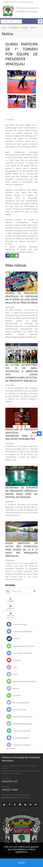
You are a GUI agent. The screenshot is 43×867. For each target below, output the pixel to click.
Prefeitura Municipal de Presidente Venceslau (27, 9)
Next (34, 106)
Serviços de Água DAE (21, 731)
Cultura (15, 638)
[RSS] (30, 804)
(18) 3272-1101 (10, 781)
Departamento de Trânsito (23, 646)
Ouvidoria (17, 695)
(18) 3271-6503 (10, 789)
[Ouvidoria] (35, 804)
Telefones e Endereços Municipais (19, 747)
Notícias (25, 27)
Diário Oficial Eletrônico (22, 653)
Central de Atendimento (22, 631)
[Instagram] (14, 804)
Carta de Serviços (20, 624)
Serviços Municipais (21, 738)
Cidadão (10, 601)
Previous (8, 106)
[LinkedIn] (25, 804)
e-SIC (15, 667)
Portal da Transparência (22, 717)
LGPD (15, 674)
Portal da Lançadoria (21, 702)
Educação (17, 660)
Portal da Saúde (19, 710)
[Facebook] (9, 804)
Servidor (10, 615)
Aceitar (21, 862)
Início (4, 27)
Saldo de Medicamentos (22, 724)
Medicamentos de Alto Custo (24, 681)
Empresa (10, 608)
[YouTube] (20, 804)
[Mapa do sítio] (4, 804)
